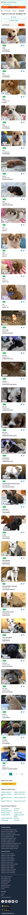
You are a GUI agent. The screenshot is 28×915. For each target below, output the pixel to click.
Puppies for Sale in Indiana (7, 860)
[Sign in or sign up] (24, 30)
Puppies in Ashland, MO (20, 797)
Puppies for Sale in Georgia (7, 865)
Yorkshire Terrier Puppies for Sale (9, 831)
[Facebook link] (9, 901)
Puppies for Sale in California (8, 855)
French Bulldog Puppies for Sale (9, 829)
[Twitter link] (2, 901)
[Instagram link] (6, 901)
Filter (14, 17)
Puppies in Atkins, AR (6, 801)
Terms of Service (5, 887)
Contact (3, 894)
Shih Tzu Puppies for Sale (7, 836)
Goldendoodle (4, 820)
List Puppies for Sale (6, 880)
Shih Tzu (16, 810)
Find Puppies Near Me (6, 876)
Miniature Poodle (5, 812)
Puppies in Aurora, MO (19, 801)
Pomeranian (17, 820)
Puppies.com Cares (5, 885)
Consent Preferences (6, 897)
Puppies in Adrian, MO (19, 792)
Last (22, 774)
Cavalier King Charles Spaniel (19, 815)
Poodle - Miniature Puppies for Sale (9, 846)
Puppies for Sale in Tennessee (8, 869)
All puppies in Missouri (8, 783)
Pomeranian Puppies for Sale (8, 840)
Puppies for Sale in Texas (7, 857)
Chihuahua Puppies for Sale (8, 841)
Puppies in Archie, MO (19, 794)
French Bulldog (5, 808)
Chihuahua (16, 818)
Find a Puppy (7, 11)
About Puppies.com (5, 878)
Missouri (15, 11)
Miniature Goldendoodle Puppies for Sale (11, 843)
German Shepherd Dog (6, 818)
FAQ (2, 895)
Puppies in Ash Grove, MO (6, 798)
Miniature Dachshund (6, 810)
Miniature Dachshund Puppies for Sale (10, 834)
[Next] (19, 774)
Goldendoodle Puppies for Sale (8, 838)
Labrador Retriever (5, 814)
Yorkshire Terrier (18, 812)
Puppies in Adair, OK (6, 792)
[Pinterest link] (16, 901)
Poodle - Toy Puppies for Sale (8, 833)
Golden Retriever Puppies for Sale (9, 848)
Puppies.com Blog (5, 881)
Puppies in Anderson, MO (6, 794)
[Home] (2, 11)
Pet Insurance (4, 883)
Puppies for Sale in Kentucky (8, 872)
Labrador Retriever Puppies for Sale (9, 845)
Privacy (3, 888)
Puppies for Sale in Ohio (7, 862)
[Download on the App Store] (13, 905)
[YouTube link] (12, 901)
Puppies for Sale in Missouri (8, 859)
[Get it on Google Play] (13, 910)
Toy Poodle (16, 808)
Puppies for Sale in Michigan (8, 871)
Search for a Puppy (12, 7)
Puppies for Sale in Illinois (7, 867)
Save (22, 24)
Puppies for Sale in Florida (7, 853)
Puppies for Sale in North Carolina (9, 864)
